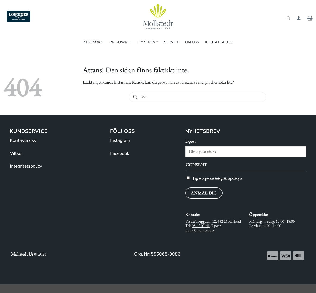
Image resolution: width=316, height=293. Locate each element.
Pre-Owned (120, 42)
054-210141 (201, 225)
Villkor (16, 153)
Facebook (119, 153)
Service (171, 42)
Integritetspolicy (26, 166)
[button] (298, 18)
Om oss (192, 42)
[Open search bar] (288, 18)
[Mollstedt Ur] (158, 16)
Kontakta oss (219, 42)
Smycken (146, 41)
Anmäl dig (204, 193)
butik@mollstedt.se (200, 230)
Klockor (92, 41)
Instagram (120, 140)
